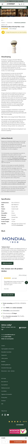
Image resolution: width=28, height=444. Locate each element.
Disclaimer (3, 400)
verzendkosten (19, 225)
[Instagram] (5, 415)
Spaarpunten (4, 355)
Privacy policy (4, 397)
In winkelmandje (18, 441)
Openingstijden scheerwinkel (7, 348)
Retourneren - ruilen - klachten (8, 371)
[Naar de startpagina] (11, 4)
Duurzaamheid (4, 384)
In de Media (3, 391)
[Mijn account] (22, 4)
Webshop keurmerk (5, 388)
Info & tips (3, 378)
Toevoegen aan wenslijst (26, 438)
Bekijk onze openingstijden (7, 338)
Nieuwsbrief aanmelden (6, 352)
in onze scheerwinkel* (16, 1)
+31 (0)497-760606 (7, 336)
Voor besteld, (12, 307)
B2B (2, 403)
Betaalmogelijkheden (5, 364)
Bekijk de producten (7, 263)
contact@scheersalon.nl (9, 334)
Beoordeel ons (4, 381)
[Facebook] (2, 415)
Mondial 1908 (4, 24)
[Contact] (19, 4)
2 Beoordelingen (12, 28)
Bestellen (3, 361)
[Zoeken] (26, 7)
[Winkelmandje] (26, 4)
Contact (3, 345)
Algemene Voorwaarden (6, 394)
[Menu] (2, 4)
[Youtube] (8, 415)
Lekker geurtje (4, 358)
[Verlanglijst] (24, 4)
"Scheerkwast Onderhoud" (18, 158)
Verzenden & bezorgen (6, 367)
